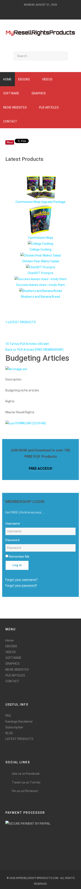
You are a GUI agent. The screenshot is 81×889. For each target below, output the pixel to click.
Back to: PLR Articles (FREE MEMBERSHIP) (34, 349)
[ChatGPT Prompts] (40, 267)
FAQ (8, 715)
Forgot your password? (21, 585)
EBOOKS (11, 646)
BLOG (9, 733)
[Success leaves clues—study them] (40, 279)
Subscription (14, 727)
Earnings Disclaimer (19, 721)
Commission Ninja (40, 237)
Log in (17, 565)
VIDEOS (10, 652)
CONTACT (12, 681)
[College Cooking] (40, 243)
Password (12, 540)
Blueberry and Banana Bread (40, 296)
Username (12, 523)
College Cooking (40, 249)
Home (9, 640)
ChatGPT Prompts (40, 273)
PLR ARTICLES (15, 675)
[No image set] (16, 369)
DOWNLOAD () (30, 423)
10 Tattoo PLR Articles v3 (23, 344)
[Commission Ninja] (40, 219)
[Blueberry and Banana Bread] (40, 291)
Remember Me (19, 556)
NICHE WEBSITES (17, 669)
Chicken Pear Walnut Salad (40, 261)
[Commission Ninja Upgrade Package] (40, 187)
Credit (45, 344)
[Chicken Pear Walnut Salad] (40, 255)
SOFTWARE (13, 658)
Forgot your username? (21, 579)
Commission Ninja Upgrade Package (40, 202)
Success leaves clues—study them (40, 285)
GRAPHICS (12, 663)
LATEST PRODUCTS (19, 739)
